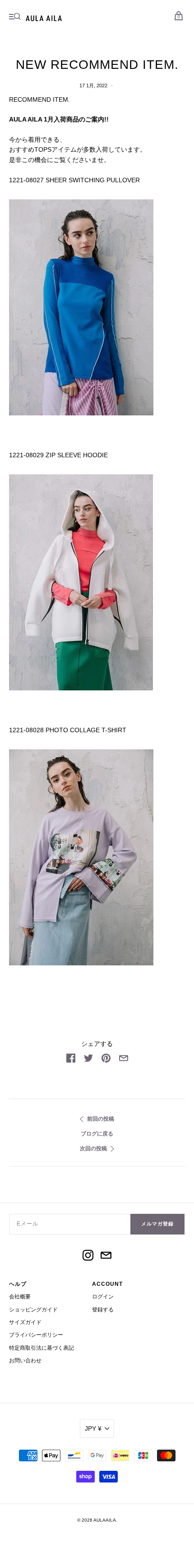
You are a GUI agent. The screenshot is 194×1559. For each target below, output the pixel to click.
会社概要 (20, 1296)
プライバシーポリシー (36, 1335)
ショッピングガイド (33, 1310)
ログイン (103, 1296)
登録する (103, 1310)
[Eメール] (106, 1256)
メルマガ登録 (157, 1223)
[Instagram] (88, 1256)
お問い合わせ (25, 1360)
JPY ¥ (93, 1428)
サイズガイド (25, 1322)
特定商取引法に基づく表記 (41, 1348)
